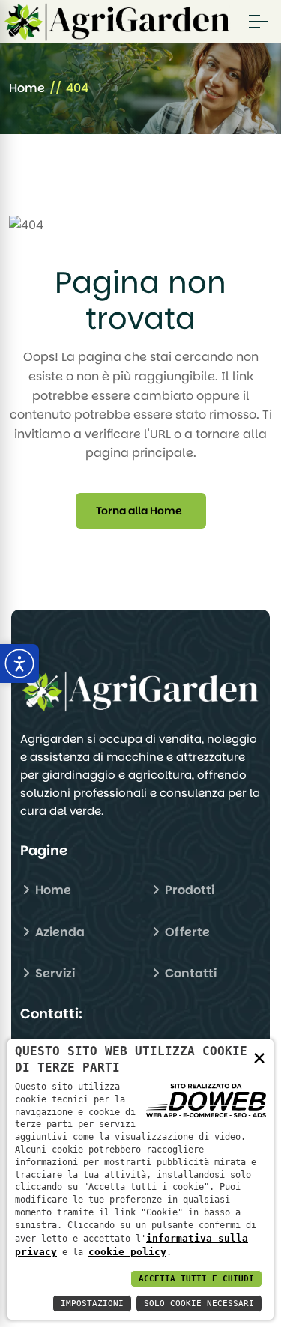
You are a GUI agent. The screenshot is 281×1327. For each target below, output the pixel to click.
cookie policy (127, 1251)
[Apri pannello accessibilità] (19, 663)
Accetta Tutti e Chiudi (196, 1279)
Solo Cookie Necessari (199, 1303)
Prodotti (188, 890)
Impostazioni (92, 1303)
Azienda (58, 932)
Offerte (186, 932)
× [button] (259, 1057)
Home (27, 88)
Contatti (189, 973)
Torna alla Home (139, 510)
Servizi (53, 973)
